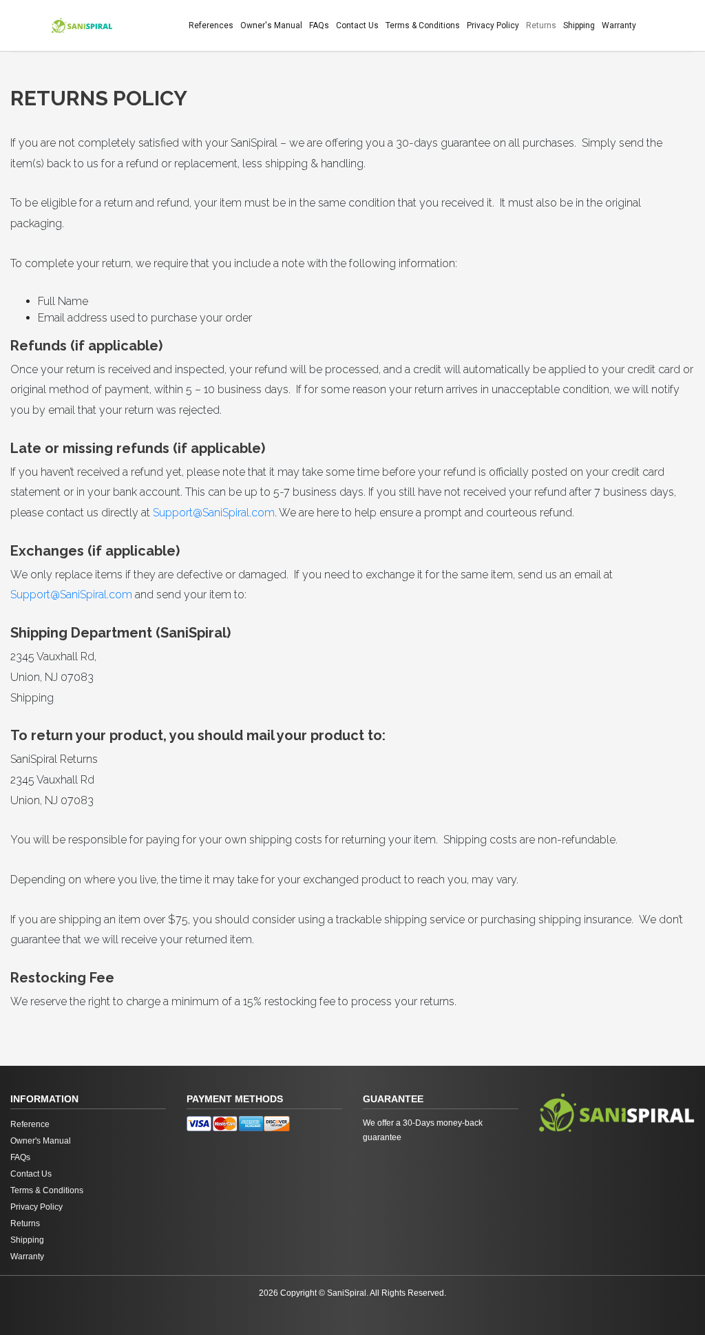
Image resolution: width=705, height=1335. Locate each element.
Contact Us (357, 25)
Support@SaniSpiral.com (214, 512)
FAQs (319, 25)
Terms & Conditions (423, 25)
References (211, 25)
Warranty (619, 25)
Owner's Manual (271, 25)
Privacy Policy (493, 25)
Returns (541, 25)
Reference (30, 1124)
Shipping (579, 25)
